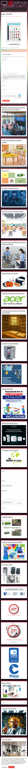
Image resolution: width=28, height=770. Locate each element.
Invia (4, 508)
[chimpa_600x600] (14, 33)
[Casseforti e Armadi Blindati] (9, 352)
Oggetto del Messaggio (7, 485)
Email (3, 85)
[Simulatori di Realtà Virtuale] (14, 198)
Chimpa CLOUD (19, 16)
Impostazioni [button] (4, 767)
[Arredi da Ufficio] (14, 749)
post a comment (16, 47)
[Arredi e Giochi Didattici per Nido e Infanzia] (14, 154)
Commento (4, 59)
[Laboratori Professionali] (14, 722)
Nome (3, 81)
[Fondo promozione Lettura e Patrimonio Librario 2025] (14, 326)
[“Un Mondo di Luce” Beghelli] (14, 459)
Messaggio (4, 490)
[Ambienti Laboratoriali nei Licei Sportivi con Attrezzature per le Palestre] (14, 123)
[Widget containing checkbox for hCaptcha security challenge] (12, 95)
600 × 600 (13, 16)
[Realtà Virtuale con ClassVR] (14, 281)
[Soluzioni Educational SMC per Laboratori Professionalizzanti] (14, 257)
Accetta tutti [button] (11, 767)
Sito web (3, 89)
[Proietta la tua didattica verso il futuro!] (14, 300)
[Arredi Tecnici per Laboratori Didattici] (14, 225)
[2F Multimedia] (14, 3)
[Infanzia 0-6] (14, 177)
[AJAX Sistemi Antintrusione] (14, 435)
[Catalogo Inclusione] (14, 404)
